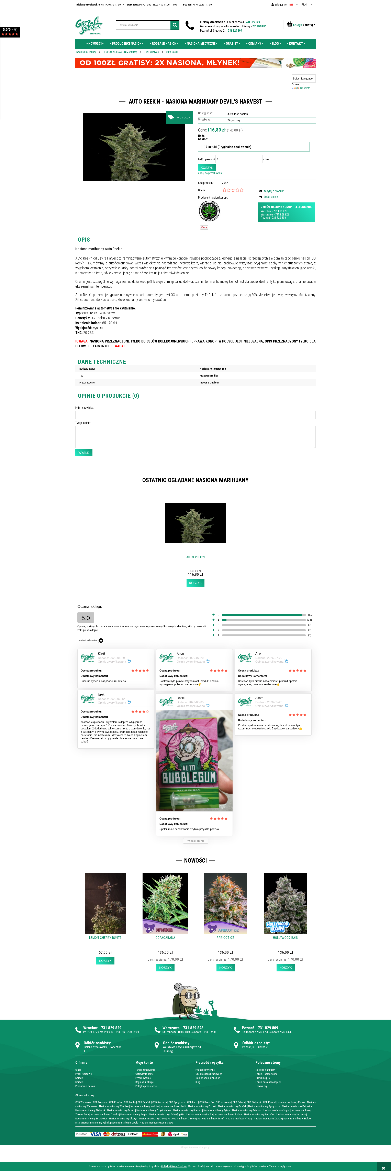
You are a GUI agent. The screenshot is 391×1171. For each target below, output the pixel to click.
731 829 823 (259, 26)
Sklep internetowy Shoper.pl (195, 1147)
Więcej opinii (195, 840)
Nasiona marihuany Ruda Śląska (156, 1122)
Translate (305, 87)
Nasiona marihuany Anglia (133, 1114)
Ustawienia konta (144, 1073)
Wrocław (266, 211)
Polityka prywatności (146, 1086)
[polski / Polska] (291, 4)
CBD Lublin (130, 1102)
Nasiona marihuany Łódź (173, 1106)
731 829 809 (235, 30)
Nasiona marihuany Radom (228, 1114)
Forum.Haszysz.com (266, 1073)
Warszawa (267, 214)
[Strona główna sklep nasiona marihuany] (89, 25)
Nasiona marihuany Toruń (211, 1118)
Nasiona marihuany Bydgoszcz (264, 1106)
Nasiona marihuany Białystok (90, 1110)
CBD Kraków (115, 1102)
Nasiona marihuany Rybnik (96, 1122)
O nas (78, 1069)
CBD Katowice (223, 1102)
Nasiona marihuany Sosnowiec (91, 1118)
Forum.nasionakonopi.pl (268, 1082)
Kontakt (79, 1077)
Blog (198, 1082)
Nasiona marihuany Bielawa (187, 1110)
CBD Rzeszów (206, 1102)
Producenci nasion (85, 1086)
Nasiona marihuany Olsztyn (123, 1118)
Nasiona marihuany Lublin (199, 1114)
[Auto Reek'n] (134, 146)
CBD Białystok (254, 1102)
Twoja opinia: (83, 422)
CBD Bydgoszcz (177, 1102)
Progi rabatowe (83, 1073)
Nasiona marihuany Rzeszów (259, 1114)
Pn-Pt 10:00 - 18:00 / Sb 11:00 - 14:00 (152, 4)
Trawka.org (262, 1086)
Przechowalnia (143, 1077)
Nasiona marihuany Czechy (105, 1114)
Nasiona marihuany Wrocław (114, 1106)
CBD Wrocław (100, 1102)
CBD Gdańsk (143, 1102)
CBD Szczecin (159, 1102)
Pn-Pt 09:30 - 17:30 (197, 4)
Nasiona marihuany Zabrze (268, 1118)
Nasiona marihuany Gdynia (121, 1110)
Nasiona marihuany (265, 1069)
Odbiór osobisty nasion (208, 1077)
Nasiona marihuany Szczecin (291, 1114)
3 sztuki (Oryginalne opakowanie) (228, 147)
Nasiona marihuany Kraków (145, 1106)
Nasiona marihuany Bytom (216, 1110)
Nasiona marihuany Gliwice (182, 1118)
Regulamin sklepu (144, 1082)
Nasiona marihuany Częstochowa (153, 1110)
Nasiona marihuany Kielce (152, 1118)
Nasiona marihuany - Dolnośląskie (166, 1114)
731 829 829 (253, 22)
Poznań (265, 217)
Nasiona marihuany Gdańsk (232, 1106)
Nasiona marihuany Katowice (297, 1106)
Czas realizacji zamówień (209, 1073)
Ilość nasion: (201, 138)
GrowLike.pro (263, 1077)
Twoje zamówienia (145, 1069)
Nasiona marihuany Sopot (276, 1110)
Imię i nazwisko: (84, 407)
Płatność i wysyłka (205, 1069)
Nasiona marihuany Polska (291, 1102)
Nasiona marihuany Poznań (202, 1106)
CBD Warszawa (83, 1102)
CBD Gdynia (239, 1102)
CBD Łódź (192, 1102)
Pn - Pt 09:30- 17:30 (98, 4)
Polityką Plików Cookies (174, 1166)
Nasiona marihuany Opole (124, 1122)
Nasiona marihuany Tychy (239, 1118)
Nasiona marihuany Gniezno (246, 1110)
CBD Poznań (269, 1102)
